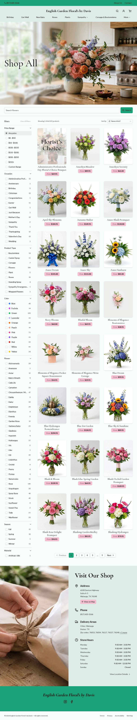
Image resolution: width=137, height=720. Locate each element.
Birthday (10, 17)
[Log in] (123, 11)
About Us (118, 3)
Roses (54, 17)
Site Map (130, 716)
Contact (128, 3)
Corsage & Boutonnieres (106, 17)
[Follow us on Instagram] (65, 701)
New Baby (40, 17)
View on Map (89, 602)
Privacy (109, 716)
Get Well (25, 17)
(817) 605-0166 (12, 3)
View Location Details (119, 674)
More (126, 17)
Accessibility (119, 716)
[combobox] (120, 121)
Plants (67, 17)
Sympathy (82, 17)
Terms (102, 716)
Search (128, 110)
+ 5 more (123, 632)
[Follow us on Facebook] (71, 701)
